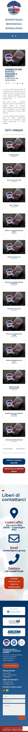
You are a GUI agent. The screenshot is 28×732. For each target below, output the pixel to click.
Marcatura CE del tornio (14, 257)
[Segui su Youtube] (4, 690)
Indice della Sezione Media (14, 470)
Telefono (14, 568)
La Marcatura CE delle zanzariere (14, 440)
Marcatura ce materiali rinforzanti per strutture (14, 282)
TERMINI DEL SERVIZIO (17, 730)
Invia (21, 718)
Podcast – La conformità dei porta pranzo (14, 231)
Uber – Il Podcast (14, 205)
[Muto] (17, 83)
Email (14, 547)
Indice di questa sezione (14, 461)
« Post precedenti (8, 448)
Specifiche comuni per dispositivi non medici (14, 414)
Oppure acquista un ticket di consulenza (14, 583)
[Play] (6, 83)
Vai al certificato (11, 666)
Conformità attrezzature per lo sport (14, 360)
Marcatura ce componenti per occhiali (14, 334)
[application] (14, 83)
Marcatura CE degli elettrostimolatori (14, 387)
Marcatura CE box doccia (14, 308)
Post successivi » (20, 448)
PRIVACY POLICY (7, 730)
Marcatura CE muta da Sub (14, 180)
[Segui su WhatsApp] (7, 690)
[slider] (21, 83)
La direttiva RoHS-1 (14, 155)
